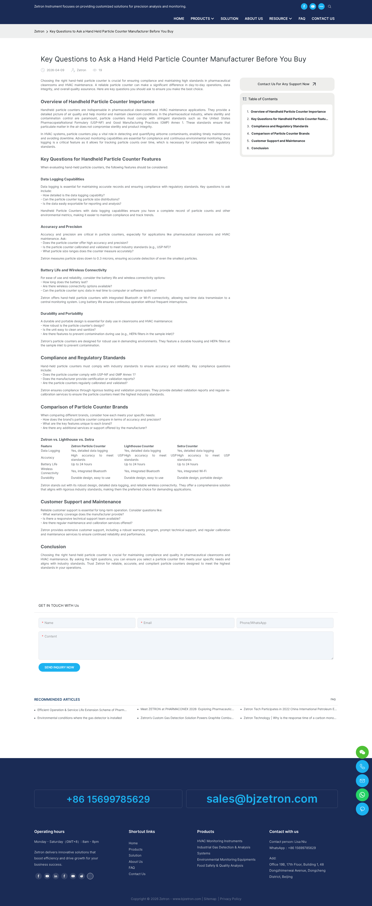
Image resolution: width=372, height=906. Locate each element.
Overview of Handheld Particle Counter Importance (288, 111)
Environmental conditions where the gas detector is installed (79, 718)
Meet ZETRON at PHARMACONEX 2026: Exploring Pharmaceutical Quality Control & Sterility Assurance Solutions (188, 709)
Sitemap (210, 899)
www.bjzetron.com (187, 899)
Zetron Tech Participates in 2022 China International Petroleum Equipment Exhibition (291, 709)
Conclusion (260, 148)
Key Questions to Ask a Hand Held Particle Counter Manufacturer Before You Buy (111, 31)
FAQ (333, 699)
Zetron (39, 31)
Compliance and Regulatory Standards (279, 126)
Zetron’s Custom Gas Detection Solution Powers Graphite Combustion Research (188, 718)
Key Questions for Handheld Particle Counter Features (289, 119)
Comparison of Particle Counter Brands (280, 133)
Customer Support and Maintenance (278, 141)
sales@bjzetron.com (262, 798)
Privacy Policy (230, 899)
